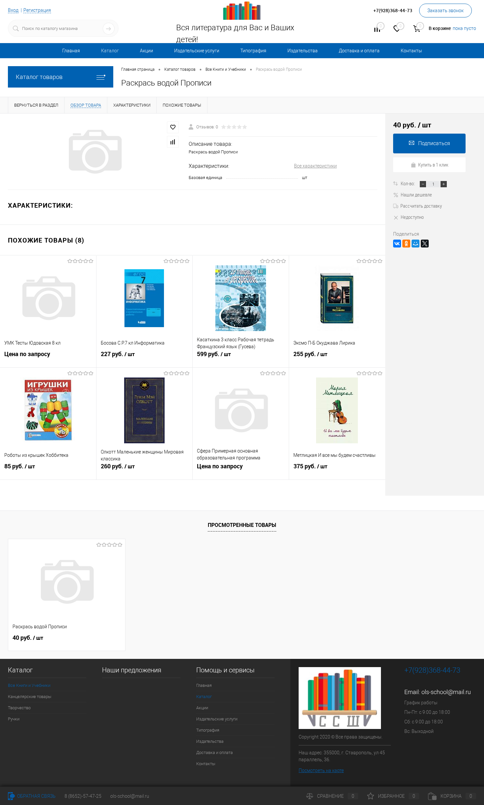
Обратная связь (36, 796)
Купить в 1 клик (433, 164)
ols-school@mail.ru (446, 691)
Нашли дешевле (416, 194)
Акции (146, 50)
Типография (253, 50)
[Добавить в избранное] (173, 127)
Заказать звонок (445, 10)
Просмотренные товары (242, 525)
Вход (13, 10)
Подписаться (434, 143)
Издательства (302, 50)
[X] (425, 243)
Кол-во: (408, 183)
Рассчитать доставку (421, 205)
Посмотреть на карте (321, 770)
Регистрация (37, 10)
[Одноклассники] (406, 243)
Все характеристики (315, 166)
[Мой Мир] (415, 243)
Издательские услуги (196, 50)
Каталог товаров (39, 76)
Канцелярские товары (29, 696)
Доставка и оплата (359, 50)
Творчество (19, 707)
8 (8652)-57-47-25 (83, 796)
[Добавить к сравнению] (173, 142)
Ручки (13, 718)
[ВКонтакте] (397, 243)
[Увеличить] (94, 152)
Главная (71, 50)
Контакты (411, 50)
